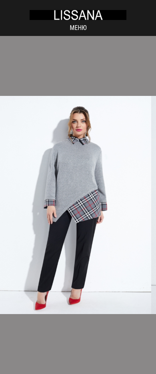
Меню (78, 28)
